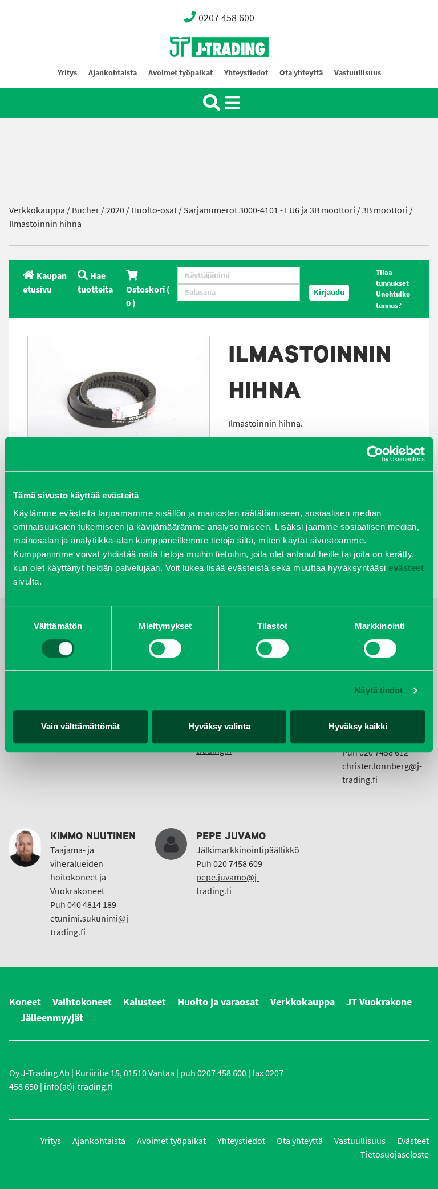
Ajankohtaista (112, 72)
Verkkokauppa (37, 210)
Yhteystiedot (246, 72)
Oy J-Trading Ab (198, 72)
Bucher (85, 210)
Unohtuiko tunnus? (393, 299)
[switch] (165, 648)
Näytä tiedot (378, 690)
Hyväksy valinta (219, 726)
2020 (115, 210)
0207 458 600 (226, 18)
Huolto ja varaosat (218, 1002)
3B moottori (385, 210)
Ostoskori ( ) (148, 296)
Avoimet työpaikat (180, 72)
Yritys (67, 72)
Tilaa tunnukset (392, 277)
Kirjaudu (329, 292)
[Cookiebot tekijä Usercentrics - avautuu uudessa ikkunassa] (375, 453)
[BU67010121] (118, 396)
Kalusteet (144, 1002)
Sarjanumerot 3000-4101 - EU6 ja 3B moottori (269, 210)
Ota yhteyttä (301, 72)
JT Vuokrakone (379, 1002)
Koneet (25, 1002)
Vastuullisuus (357, 72)
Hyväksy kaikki (357, 726)
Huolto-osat (154, 210)
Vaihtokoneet (82, 1002)
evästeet (405, 568)
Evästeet (413, 1141)
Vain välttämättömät (80, 726)
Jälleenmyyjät (52, 1018)
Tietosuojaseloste (394, 1154)
